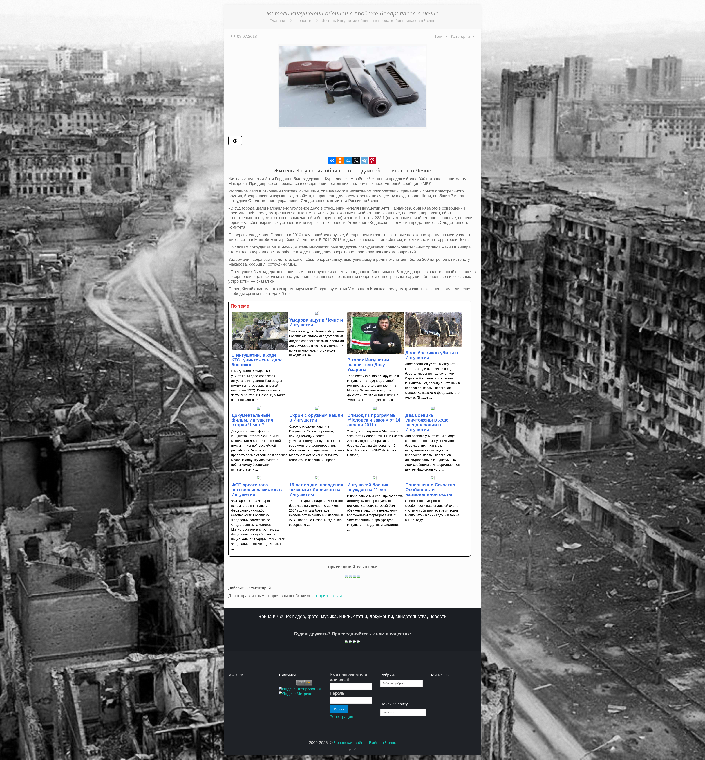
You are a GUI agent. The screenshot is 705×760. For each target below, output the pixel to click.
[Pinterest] (372, 160)
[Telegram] (364, 160)
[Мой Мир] (348, 160)
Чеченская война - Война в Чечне (365, 742)
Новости (303, 20)
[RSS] (350, 749)
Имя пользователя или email (348, 677)
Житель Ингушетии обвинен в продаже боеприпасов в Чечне (378, 20)
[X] (356, 160)
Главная (277, 20)
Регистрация (341, 716)
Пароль (337, 693)
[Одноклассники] (340, 160)
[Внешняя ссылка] (346, 576)
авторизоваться (327, 595)
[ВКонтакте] (332, 160)
